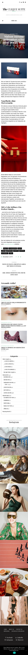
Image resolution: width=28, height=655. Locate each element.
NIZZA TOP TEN (8, 406)
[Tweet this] (14, 48)
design (3, 250)
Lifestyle (16, 250)
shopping (22, 250)
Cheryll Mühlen (7, 45)
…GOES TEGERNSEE (9, 369)
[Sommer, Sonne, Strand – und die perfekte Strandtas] (14, 610)
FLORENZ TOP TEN (9, 397)
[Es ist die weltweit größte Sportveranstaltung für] (14, 554)
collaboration (12, 248)
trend (10, 253)
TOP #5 (7, 384)
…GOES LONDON (8, 364)
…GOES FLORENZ (8, 361)
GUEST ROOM (7, 387)
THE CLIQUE (6, 359)
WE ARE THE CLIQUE (9, 372)
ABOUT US (11, 629)
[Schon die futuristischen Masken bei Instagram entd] (14, 498)
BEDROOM (6, 379)
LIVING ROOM (7, 393)
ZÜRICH (6, 408)
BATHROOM (17, 45)
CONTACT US (19, 629)
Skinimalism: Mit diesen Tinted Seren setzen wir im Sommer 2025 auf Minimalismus (13, 326)
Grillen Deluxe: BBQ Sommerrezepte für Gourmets (13, 303)
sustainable (5, 253)
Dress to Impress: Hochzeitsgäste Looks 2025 (13, 348)
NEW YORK (6, 403)
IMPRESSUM (6, 631)
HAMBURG (6, 400)
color (19, 248)
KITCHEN (4, 300)
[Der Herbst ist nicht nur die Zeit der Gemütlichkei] (14, 441)
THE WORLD (6, 395)
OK (14, 652)
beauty (5, 248)
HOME (5, 629)
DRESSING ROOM (5, 345)
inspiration (9, 250)
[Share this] (12, 48)
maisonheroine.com (9, 244)
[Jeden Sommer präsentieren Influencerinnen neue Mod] (14, 526)
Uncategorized (6, 411)
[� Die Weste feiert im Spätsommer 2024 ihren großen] (14, 469)
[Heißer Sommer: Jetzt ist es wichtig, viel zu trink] (14, 582)
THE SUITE (23, 45)
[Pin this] (16, 48)
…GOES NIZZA (7, 366)
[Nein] (26, 650)
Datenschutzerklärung (18, 631)
